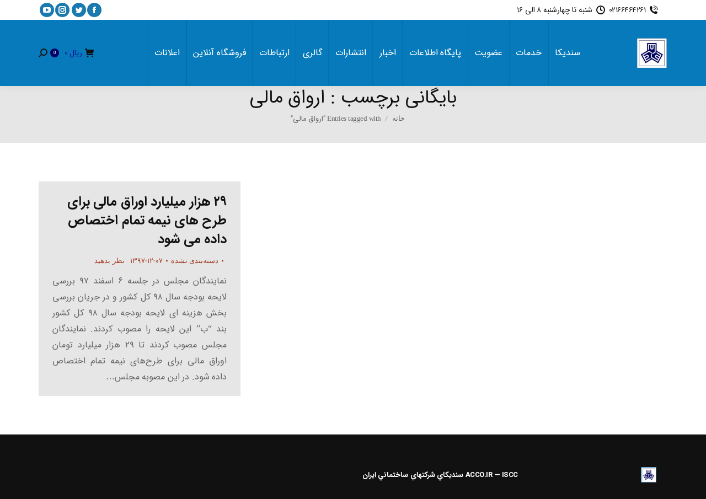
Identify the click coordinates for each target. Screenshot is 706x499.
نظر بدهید (109, 260)
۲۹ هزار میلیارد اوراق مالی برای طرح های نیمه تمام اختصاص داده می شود (147, 220)
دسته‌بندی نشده (195, 260)
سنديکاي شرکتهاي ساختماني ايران (413, 475)
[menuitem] (567, 53)
